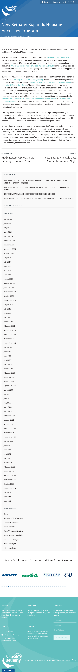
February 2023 (9, 373)
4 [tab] (8, 586)
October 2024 (9, 296)
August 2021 (8, 441)
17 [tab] (34, 586)
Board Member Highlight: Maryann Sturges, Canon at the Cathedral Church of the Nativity (39, 198)
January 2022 (9, 420)
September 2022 (10, 386)
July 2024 (7, 309)
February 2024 (9, 326)
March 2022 (8, 411)
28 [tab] (56, 586)
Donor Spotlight (10, 544)
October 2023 (9, 339)
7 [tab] (14, 586)
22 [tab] (44, 586)
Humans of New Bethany (13, 518)
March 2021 (8, 463)
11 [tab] (22, 586)
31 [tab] (62, 586)
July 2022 (7, 394)
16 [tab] (32, 586)
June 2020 (7, 501)
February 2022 (9, 416)
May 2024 (7, 313)
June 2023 (7, 356)
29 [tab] (58, 586)
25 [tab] (50, 586)
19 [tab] (38, 586)
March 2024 (8, 322)
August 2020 (8, 492)
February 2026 (9, 240)
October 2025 (9, 253)
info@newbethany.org (52, 2)
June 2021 (7, 450)
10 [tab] (20, 586)
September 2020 (10, 488)
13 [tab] (26, 586)
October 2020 (9, 484)
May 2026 (7, 228)
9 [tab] (18, 586)
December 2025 (10, 249)
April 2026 (8, 232)
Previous (8, 153)
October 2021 (9, 433)
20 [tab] (40, 586)
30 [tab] (60, 586)
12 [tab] (24, 586)
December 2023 (10, 330)
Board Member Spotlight (13, 535)
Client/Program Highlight (13, 531)
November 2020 (10, 480)
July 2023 (7, 351)
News (6, 514)
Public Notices (9, 527)
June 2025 (7, 266)
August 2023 (8, 347)
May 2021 (7, 454)
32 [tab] (65, 586)
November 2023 (10, 334)
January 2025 (9, 287)
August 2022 (8, 390)
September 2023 (10, 343)
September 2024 (10, 300)
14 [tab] (28, 586)
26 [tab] (52, 586)
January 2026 (9, 245)
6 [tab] (12, 586)
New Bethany (9, 36)
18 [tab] (36, 586)
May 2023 (7, 360)
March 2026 (8, 236)
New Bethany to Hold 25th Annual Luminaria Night (60, 159)
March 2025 (8, 279)
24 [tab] (48, 586)
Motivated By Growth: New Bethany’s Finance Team (18, 159)
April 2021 (8, 458)
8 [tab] (16, 586)
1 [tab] (2, 586)
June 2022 (7, 398)
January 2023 (9, 377)
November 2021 (10, 428)
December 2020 (10, 475)
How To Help (51, 660)
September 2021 (10, 437)
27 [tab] (54, 586)
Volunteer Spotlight (11, 539)
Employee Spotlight (11, 522)
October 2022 (9, 381)
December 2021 (10, 424)
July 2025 (7, 262)
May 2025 (7, 270)
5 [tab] (10, 586)
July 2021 (7, 445)
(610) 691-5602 (70, 2)
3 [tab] (6, 586)
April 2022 (8, 407)
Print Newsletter (10, 548)
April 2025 (8, 275)
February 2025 (9, 283)
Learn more (31, 631)
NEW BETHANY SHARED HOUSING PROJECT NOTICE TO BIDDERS (29, 194)
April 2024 (8, 317)
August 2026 (8, 219)
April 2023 (8, 364)
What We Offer (40, 660)
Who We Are (29, 660)
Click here (14, 613)
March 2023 (8, 369)
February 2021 (9, 467)
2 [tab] (4, 586)
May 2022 (7, 403)
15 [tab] (30, 586)
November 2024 (10, 292)
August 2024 (8, 305)
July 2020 (7, 497)
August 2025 (8, 258)
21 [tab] (42, 586)
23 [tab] (46, 586)
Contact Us (66, 660)
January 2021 (9, 471)
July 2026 (7, 223)
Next (72, 153)
